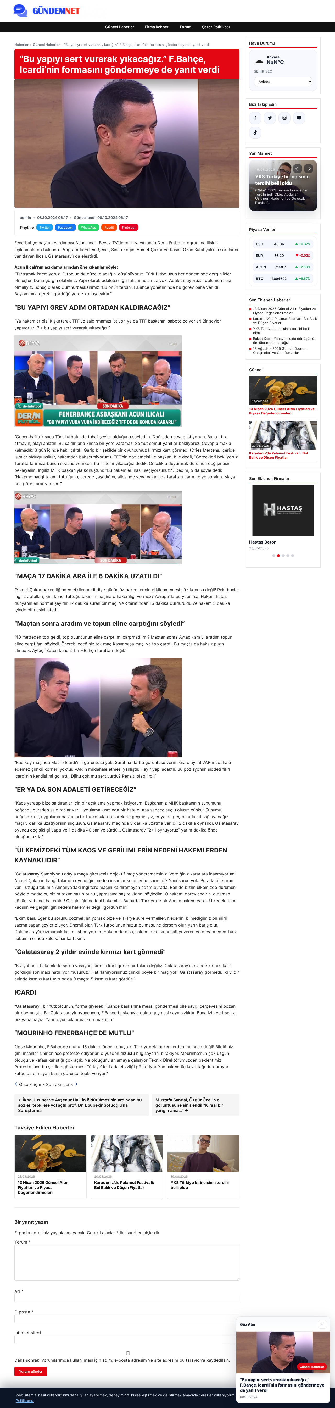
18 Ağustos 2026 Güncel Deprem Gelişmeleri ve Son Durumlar (280, 350)
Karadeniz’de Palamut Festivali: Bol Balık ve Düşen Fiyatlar (285, 321)
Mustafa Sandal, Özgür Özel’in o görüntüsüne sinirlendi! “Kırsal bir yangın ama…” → (189, 1105)
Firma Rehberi (157, 27)
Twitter (45, 227)
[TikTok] (255, 133)
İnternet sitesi (27, 1332)
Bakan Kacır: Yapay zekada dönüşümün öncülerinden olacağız (284, 340)
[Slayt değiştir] (273, 555)
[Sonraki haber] (308, 168)
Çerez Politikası (216, 27)
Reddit (109, 227)
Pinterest (128, 227)
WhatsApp (88, 227)
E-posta (24, 1312)
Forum (186, 27)
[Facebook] (255, 118)
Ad (18, 1291)
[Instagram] (284, 118)
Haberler (21, 44)
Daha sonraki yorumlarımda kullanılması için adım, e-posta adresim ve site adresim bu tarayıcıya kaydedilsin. (122, 1360)
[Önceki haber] (297, 168)
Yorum (22, 1242)
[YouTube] (299, 118)
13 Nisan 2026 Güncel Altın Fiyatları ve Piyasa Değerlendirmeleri (284, 311)
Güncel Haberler (119, 27)
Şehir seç (263, 71)
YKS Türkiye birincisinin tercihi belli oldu (281, 330)
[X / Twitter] (270, 118)
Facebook (65, 227)
